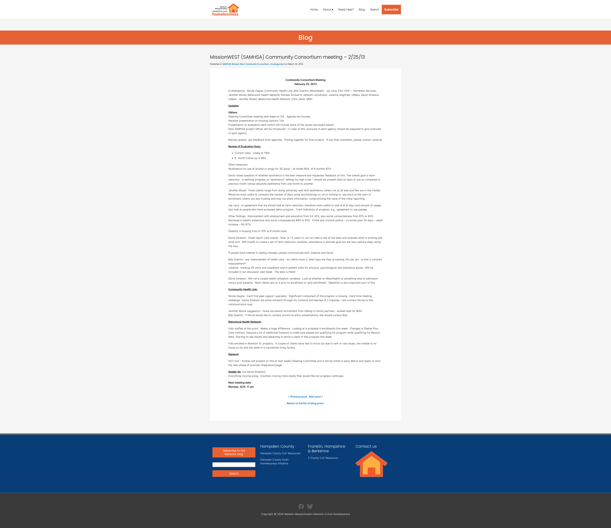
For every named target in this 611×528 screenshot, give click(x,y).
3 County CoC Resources (323, 457)
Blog (362, 9)
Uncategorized (277, 64)
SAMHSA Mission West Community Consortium (245, 64)
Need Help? (346, 9)
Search (374, 9)
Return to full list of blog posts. (305, 403)
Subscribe (391, 9)
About (327, 9)
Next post (315, 396)
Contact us (366, 446)
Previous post (298, 396)
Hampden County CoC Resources (280, 453)
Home (314, 9)
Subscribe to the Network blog (234, 452)
